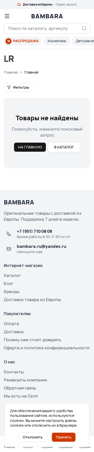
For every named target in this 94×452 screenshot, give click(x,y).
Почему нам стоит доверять (32, 340)
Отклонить (33, 437)
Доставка (14, 331)
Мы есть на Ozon (21, 396)
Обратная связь (20, 388)
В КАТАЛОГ (64, 147)
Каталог (12, 275)
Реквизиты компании (25, 380)
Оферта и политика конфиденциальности (46, 348)
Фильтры (21, 87)
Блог (9, 283)
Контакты (14, 372)
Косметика (57, 41)
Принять (63, 437)
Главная (11, 72)
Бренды (11, 291)
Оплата (11, 323)
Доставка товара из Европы (32, 299)
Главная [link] (31, 72)
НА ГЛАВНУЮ (30, 147)
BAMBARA (47, 16)
